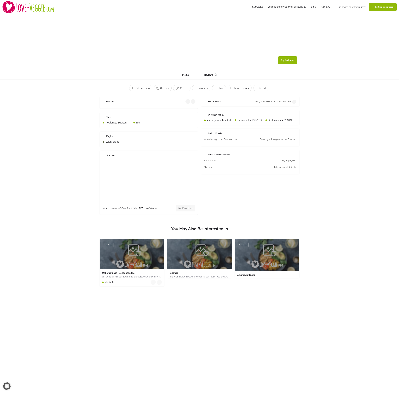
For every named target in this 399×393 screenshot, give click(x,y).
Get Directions (185, 208)
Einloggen (343, 7)
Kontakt (325, 6)
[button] (7, 386)
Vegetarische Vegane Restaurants (287, 6)
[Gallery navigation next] (193, 101)
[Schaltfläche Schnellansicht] (153, 282)
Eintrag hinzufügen (384, 7)
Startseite (257, 6)
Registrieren (360, 7)
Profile (185, 75)
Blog (313, 6)
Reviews (210, 75)
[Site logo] (28, 6)
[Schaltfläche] (159, 282)
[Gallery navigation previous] (188, 101)
